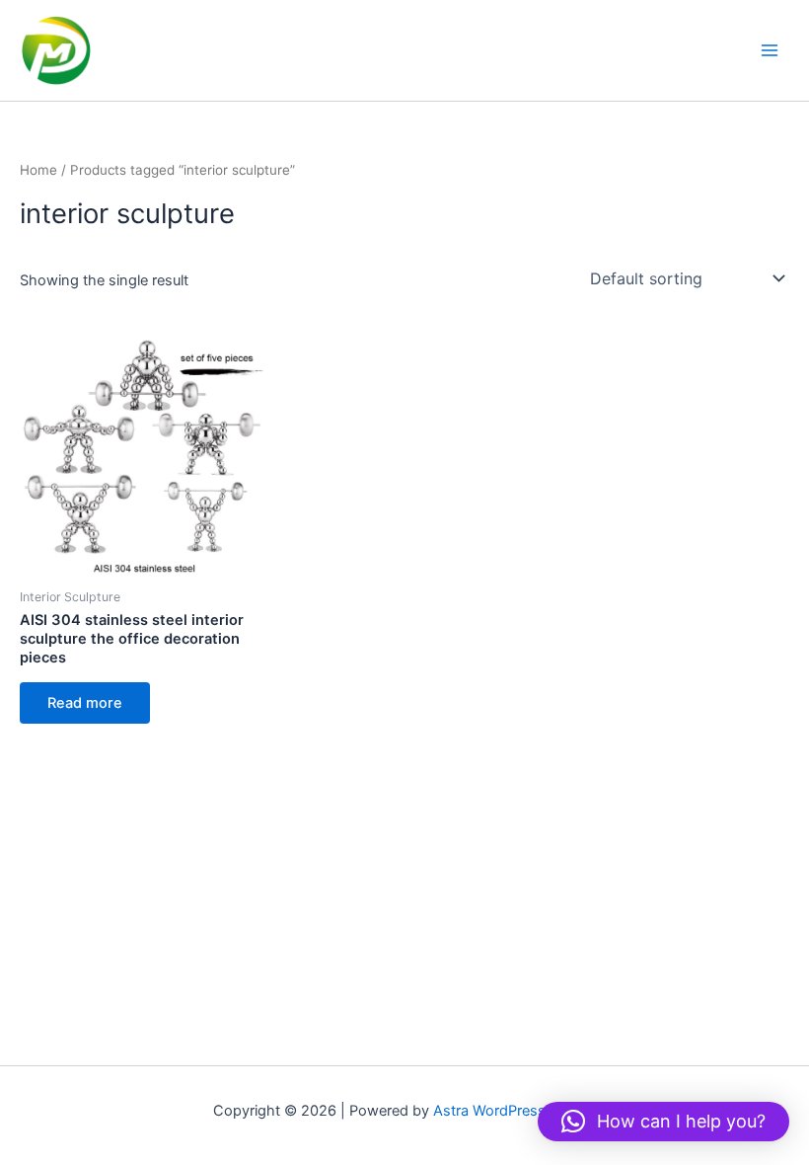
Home (38, 170)
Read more (84, 703)
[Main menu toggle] (769, 50)
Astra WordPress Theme (514, 1111)
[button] (663, 1121)
